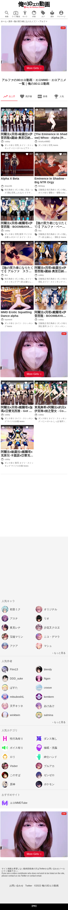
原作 (10, 21)
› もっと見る (59, 653)
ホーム (4, 21)
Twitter (28, 885)
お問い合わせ (16, 885)
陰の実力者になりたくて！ (26, 21)
